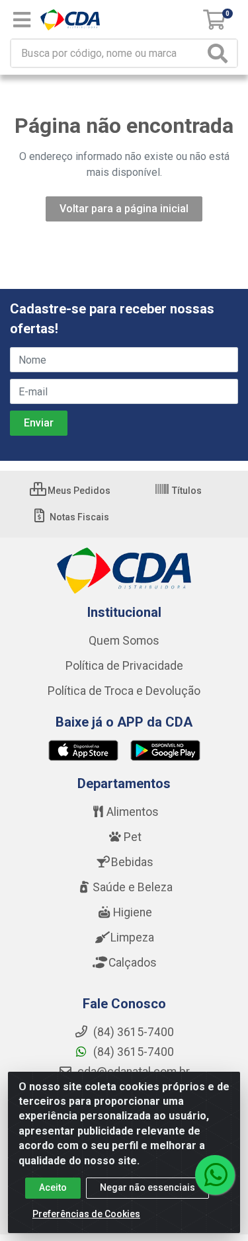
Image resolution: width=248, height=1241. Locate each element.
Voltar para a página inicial (124, 208)
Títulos (186, 490)
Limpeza (132, 937)
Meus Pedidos (78, 490)
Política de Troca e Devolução (124, 691)
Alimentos (132, 812)
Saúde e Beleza (133, 887)
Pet (133, 837)
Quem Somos (124, 640)
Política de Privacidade (124, 665)
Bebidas (132, 862)
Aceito (53, 1187)
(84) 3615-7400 (132, 1052)
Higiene (132, 912)
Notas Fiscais (78, 517)
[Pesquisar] (220, 53)
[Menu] (22, 20)
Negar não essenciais (147, 1187)
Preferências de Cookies (86, 1214)
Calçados (132, 962)
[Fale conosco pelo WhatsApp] (215, 1175)
